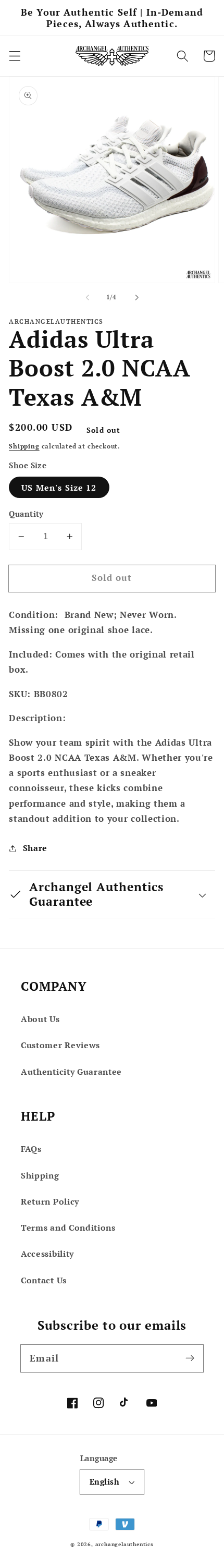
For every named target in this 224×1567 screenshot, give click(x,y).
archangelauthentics (124, 1544)
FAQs (31, 1149)
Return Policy (50, 1201)
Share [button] (35, 848)
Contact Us (44, 1280)
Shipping (24, 446)
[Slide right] (136, 297)
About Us (40, 1019)
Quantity (26, 513)
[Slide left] (87, 297)
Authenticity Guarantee (71, 1071)
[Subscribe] (190, 1358)
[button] (15, 56)
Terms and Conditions (68, 1227)
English (104, 1481)
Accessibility (47, 1253)
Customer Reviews (60, 1045)
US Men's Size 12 (58, 487)
